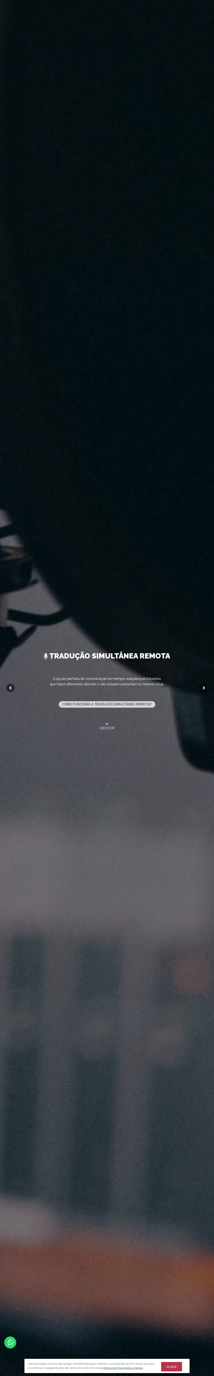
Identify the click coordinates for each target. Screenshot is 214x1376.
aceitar (171, 1367)
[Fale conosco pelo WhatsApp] (10, 1342)
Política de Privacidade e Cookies (123, 1368)
